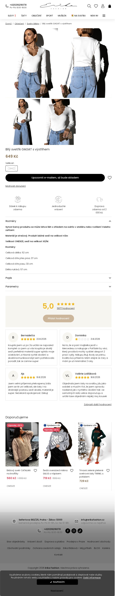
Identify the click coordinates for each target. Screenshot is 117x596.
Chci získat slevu (57, 328)
